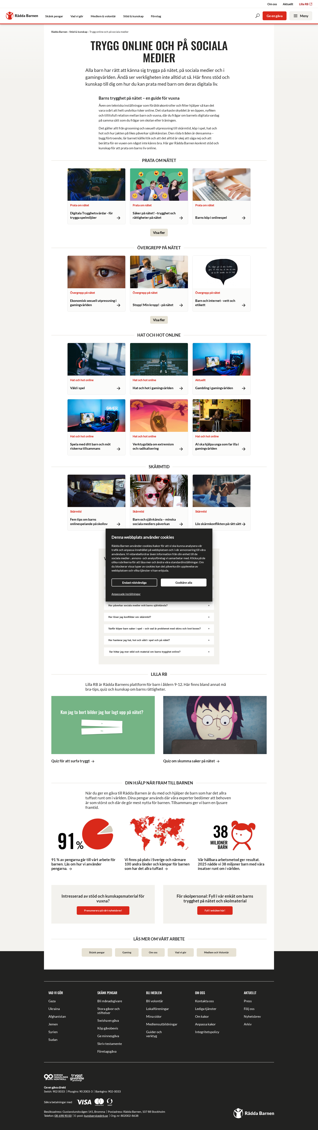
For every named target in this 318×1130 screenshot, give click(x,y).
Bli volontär (154, 1001)
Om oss (272, 4)
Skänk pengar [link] (54, 16)
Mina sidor (154, 1016)
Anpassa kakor (205, 1024)
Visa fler (159, 233)
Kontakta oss (204, 1001)
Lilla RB (303, 4)
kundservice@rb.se (96, 1115)
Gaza (52, 1001)
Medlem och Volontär (216, 952)
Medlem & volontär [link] (103, 16)
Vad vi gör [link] (76, 16)
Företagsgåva (106, 1051)
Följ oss (249, 1009)
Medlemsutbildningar (159, 1024)
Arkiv (248, 1024)
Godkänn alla (183, 582)
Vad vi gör (180, 952)
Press (248, 1001)
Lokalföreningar (157, 1009)
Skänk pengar (97, 952)
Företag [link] (156, 16)
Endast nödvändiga (134, 582)
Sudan (52, 1040)
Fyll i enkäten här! (215, 910)
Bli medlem (154, 992)
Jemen (53, 1024)
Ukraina (54, 1009)
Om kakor (202, 1016)
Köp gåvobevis (107, 1028)
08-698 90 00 (63, 1115)
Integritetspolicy (207, 1032)
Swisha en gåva (108, 1020)
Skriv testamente (109, 1044)
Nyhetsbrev (252, 1016)
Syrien (53, 1032)
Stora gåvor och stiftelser (108, 1011)
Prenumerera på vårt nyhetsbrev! (103, 910)
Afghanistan (57, 1016)
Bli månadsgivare (109, 1001)
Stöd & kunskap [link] (133, 16)
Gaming (126, 952)
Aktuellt (288, 4)
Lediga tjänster (205, 1009)
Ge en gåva (274, 16)
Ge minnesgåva (108, 1036)
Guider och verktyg (154, 1034)
